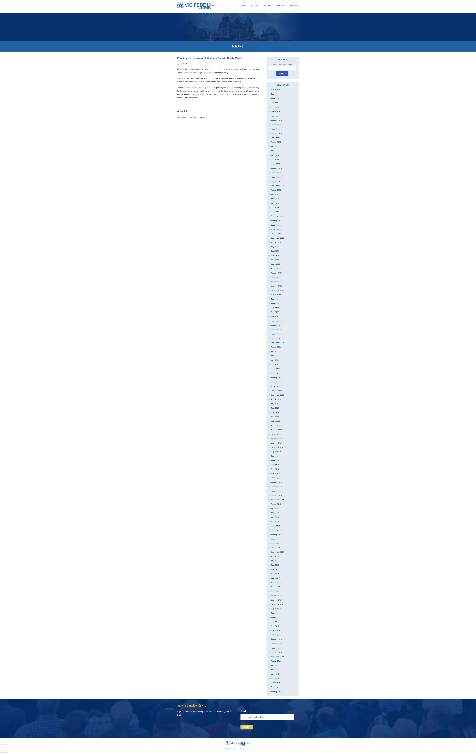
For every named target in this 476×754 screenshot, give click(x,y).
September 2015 (277, 657)
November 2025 (277, 129)
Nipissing (280, 6)
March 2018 (275, 526)
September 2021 (277, 343)
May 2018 (275, 517)
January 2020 (276, 430)
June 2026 (275, 98)
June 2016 (275, 617)
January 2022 (276, 325)
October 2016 (276, 600)
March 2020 (275, 421)
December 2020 (277, 382)
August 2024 (276, 190)
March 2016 (275, 630)
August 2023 (276, 242)
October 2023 (276, 234)
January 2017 (276, 587)
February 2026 (277, 116)
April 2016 (275, 626)
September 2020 (277, 395)
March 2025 (275, 164)
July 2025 (274, 146)
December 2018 (277, 487)
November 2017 (277, 543)
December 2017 (277, 539)
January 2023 (276, 273)
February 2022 (277, 321)
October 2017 (276, 548)
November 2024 (277, 177)
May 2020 (275, 412)
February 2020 (277, 425)
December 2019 (277, 434)
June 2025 (275, 151)
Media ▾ (267, 6)
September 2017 (277, 552)
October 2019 (276, 443)
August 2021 (276, 347)
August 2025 (276, 142)
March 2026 (275, 112)
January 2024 (276, 220)
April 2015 (275, 678)
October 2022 (276, 286)
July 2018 (274, 508)
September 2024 (277, 186)
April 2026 (275, 107)
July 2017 (274, 561)
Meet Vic (255, 6)
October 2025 (276, 133)
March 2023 (275, 264)
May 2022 (275, 308)
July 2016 (274, 613)
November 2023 (277, 229)
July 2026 (274, 94)
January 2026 (276, 120)
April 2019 (275, 469)
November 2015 (277, 648)
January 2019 (276, 482)
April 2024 (275, 207)
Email (243, 711)
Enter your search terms (283, 64)
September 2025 (277, 138)
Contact (294, 6)
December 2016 (277, 591)
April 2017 (275, 574)
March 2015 (275, 683)
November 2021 (277, 334)
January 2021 (276, 377)
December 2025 (277, 125)
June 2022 (275, 303)
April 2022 (275, 312)
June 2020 (275, 408)
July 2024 (274, 194)
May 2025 (275, 155)
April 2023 (275, 260)
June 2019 (275, 460)
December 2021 (277, 330)
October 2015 (276, 652)
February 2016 (277, 635)
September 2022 (277, 290)
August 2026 (276, 90)
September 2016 (277, 604)
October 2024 (276, 181)
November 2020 (277, 386)
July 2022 (274, 299)
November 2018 (277, 491)
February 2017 (277, 582)
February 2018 (277, 530)
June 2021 (275, 356)
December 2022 (277, 277)
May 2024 (275, 203)
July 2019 (274, 456)
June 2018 (275, 513)
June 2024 (275, 199)
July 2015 (274, 665)
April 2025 (275, 159)
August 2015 (276, 661)
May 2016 (275, 622)
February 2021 (277, 373)
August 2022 (276, 295)
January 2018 (276, 535)
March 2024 (275, 212)
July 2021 (274, 351)
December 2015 (277, 644)
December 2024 (277, 173)
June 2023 (275, 251)
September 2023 (277, 238)
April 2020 (275, 417)
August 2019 (276, 452)
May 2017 (275, 569)
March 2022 (275, 317)
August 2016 (276, 609)
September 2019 (277, 447)
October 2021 (276, 338)
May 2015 (275, 674)
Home (243, 6)
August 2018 (276, 504)
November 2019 (277, 439)
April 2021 (275, 364)
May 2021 (275, 360)
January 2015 (276, 692)
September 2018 (277, 500)
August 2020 (276, 399)
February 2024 (277, 216)
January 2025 (276, 168)
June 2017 (275, 565)
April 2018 (275, 521)
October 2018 (276, 495)
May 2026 (275, 103)
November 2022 (277, 282)
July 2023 (274, 247)
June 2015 (275, 670)
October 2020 (276, 391)
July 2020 (274, 404)
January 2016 (276, 639)
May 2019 (275, 465)
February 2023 (277, 268)
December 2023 (277, 225)
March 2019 (275, 473)
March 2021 (275, 369)
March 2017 (275, 578)
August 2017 (276, 556)
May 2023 (275, 255)
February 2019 (277, 478)
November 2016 (277, 596)
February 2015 (277, 687)
